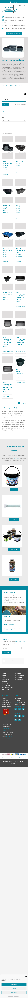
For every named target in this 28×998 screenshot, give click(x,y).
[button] (25, 976)
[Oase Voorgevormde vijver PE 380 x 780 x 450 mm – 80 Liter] (20, 278)
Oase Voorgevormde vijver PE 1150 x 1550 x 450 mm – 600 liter (7, 386)
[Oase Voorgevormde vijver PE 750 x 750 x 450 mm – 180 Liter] (7, 323)
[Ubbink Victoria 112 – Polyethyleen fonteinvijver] (20, 362)
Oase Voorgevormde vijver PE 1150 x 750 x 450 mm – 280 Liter (20, 341)
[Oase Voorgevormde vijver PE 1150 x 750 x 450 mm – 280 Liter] (20, 323)
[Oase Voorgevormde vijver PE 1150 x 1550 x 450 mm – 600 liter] (7, 368)
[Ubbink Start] (20, 147)
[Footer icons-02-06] (23, 709)
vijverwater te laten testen (7, 737)
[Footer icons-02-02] (16, 716)
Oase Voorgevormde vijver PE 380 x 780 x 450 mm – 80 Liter (20, 296)
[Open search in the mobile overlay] (20, 5)
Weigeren (14, 988)
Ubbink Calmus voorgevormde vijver (7, 207)
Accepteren (14, 984)
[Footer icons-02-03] (16, 709)
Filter (5, 104)
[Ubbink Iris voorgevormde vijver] (7, 235)
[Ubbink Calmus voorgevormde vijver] (7, 191)
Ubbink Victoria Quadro (18, 207)
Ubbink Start (19, 162)
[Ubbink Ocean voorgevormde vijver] (20, 235)
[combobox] (14, 120)
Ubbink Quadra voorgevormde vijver (7, 294)
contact (8, 80)
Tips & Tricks (16, 458)
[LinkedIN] (23, 716)
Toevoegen (23, 306)
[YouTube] (19, 719)
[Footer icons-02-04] (19, 716)
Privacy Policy (16, 996)
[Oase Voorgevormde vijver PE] (7, 147)
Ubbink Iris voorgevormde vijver (7, 250)
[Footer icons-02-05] (19, 709)
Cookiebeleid (10, 996)
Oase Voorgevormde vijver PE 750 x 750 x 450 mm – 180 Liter (7, 341)
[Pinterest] (16, 719)
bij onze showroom (20, 706)
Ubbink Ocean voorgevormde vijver (20, 250)
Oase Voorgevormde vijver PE (7, 163)
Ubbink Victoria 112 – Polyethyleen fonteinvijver (19, 372)
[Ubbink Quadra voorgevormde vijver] (7, 278)
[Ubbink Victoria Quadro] (20, 191)
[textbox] (14, 120)
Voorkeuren (14, 992)
